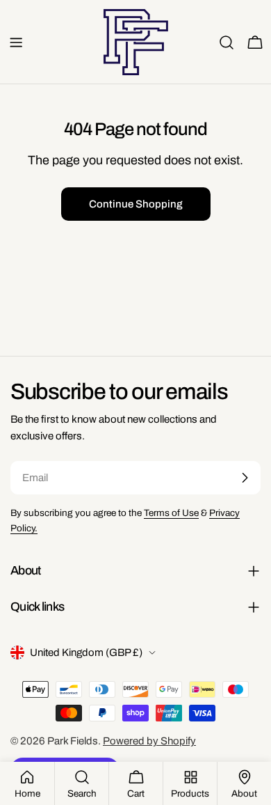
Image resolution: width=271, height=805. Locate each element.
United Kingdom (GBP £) (86, 652)
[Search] (226, 42)
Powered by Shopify (149, 741)
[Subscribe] (244, 477)
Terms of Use (171, 513)
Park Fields (72, 741)
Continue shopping (136, 204)
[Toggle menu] (16, 42)
